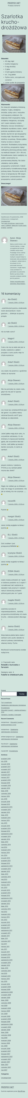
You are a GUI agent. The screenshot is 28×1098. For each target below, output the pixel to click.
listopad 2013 (5, 863)
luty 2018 (4, 761)
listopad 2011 (5, 928)
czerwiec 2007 (6, 1067)
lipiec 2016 (4, 791)
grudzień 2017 (5, 766)
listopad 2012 (5, 895)
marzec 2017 (5, 777)
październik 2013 (6, 866)
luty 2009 (4, 1013)
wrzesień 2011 (5, 933)
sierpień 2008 (5, 1030)
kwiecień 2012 (5, 914)
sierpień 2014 (5, 839)
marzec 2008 (5, 1043)
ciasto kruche (19, 223)
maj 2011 (4, 944)
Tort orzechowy (6, 702)
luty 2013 (4, 887)
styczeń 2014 (5, 858)
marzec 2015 (5, 820)
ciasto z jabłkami (6, 225)
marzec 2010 (5, 979)
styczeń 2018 (5, 764)
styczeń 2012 (5, 922)
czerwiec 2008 (6, 1035)
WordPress (21, 1091)
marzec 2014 (5, 852)
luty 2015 (4, 823)
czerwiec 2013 (6, 877)
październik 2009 (7, 992)
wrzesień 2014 (6, 836)
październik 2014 (6, 834)
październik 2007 (7, 1056)
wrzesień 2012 (6, 901)
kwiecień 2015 (5, 818)
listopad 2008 (5, 1021)
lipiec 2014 (4, 842)
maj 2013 (4, 879)
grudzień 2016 (5, 780)
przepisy (3, 227)
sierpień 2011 (5, 936)
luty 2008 (4, 1046)
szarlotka (9, 227)
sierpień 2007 (5, 1062)
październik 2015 (6, 807)
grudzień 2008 (6, 1019)
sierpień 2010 (5, 965)
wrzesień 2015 (6, 809)
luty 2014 (4, 855)
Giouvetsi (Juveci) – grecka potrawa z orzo (13, 711)
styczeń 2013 (5, 890)
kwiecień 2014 (6, 850)
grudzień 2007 (6, 1051)
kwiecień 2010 (5, 976)
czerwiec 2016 (6, 793)
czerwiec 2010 (6, 971)
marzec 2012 (5, 917)
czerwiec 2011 (5, 941)
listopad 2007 (5, 1054)
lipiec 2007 (4, 1064)
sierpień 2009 (5, 997)
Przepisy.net (14, 3)
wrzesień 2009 (6, 995)
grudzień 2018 (5, 758)
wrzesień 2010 (6, 962)
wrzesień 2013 (6, 869)
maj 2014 (4, 847)
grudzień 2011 (5, 925)
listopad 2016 (5, 783)
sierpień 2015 (5, 812)
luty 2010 (4, 981)
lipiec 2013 (4, 874)
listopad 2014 (5, 831)
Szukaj (3, 690)
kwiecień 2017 (5, 775)
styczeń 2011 (5, 952)
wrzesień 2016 (6, 785)
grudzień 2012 (5, 893)
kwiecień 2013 (5, 882)
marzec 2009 (5, 1011)
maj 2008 (4, 1038)
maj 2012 (4, 911)
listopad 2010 (5, 957)
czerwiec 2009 (6, 1003)
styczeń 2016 (5, 801)
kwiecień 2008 (6, 1040)
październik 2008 (7, 1024)
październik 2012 (6, 898)
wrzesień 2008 (6, 1027)
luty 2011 (4, 949)
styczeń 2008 (5, 1048)
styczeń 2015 (5, 826)
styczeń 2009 (5, 1016)
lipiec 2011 (4, 938)
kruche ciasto (22, 225)
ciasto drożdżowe (9, 223)
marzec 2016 (5, 796)
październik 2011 (6, 930)
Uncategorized (5, 221)
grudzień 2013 (5, 860)
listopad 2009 (5, 989)
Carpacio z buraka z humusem (11, 715)
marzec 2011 (5, 946)
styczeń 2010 (5, 984)
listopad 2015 (5, 804)
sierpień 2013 (5, 871)
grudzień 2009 (6, 987)
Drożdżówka (5, 708)
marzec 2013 (5, 885)
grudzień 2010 (5, 954)
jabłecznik (15, 225)
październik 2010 (6, 960)
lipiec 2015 (4, 815)
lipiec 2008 (4, 1032)
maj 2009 (4, 1005)
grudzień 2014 (6, 828)
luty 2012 (4, 919)
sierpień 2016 (5, 788)
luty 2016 (4, 799)
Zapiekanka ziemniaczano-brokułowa (13, 705)
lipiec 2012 (4, 906)
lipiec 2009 (4, 1000)
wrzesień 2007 (6, 1059)
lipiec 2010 (4, 968)
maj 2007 (4, 1070)
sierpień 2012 (5, 903)
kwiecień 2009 (6, 1008)
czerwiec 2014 (6, 844)
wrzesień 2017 (6, 769)
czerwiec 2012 (6, 909)
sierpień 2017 (5, 772)
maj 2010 (4, 973)
